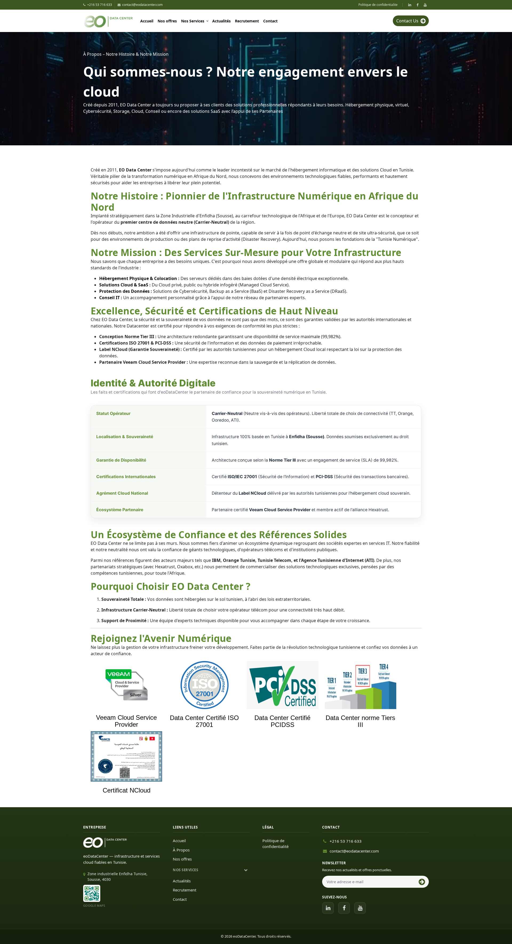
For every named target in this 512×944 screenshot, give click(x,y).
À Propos (181, 850)
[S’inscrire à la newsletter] (422, 882)
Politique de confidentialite (378, 4)
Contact (270, 20)
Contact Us (407, 21)
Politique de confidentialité (275, 843)
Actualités (221, 20)
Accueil (146, 20)
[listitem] (409, 5)
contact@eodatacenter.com (354, 851)
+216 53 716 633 (346, 841)
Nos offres (167, 20)
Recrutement (247, 20)
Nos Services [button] (192, 20)
